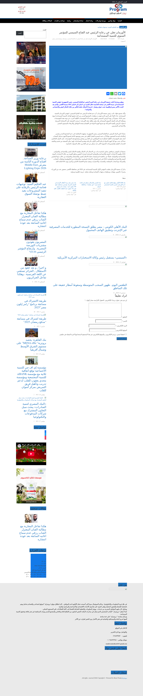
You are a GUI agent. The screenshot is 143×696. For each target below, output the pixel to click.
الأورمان (95, 38)
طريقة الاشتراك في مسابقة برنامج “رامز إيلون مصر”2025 (31, 304)
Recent (44, 289)
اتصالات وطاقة (47, 21)
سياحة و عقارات (59, 21)
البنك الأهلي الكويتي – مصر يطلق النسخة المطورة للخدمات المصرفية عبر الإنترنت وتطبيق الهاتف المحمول (88, 228)
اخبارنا (120, 21)
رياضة (69, 21)
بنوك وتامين (111, 21)
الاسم (124, 321)
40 (34, 312)
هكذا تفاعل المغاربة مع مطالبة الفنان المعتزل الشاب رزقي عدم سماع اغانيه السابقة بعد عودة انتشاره (32, 219)
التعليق (124, 317)
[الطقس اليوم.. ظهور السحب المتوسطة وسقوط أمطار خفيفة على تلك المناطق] (108, 265)
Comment (42, 292)
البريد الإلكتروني (121, 326)
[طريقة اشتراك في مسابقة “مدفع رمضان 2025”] (31, 314)
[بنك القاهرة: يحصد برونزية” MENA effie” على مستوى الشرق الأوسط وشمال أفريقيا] (31, 328)
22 (34, 326)
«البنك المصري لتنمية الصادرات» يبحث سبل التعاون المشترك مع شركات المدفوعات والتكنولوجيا (34, 410)
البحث (44, 30)
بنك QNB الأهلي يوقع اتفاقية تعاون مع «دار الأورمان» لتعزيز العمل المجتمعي (114, 184)
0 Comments (111, 38)
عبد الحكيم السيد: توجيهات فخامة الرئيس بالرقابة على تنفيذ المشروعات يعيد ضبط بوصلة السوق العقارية (31, 190)
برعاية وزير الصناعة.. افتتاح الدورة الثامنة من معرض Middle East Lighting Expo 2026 (33, 163)
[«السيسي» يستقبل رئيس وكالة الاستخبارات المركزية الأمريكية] (108, 237)
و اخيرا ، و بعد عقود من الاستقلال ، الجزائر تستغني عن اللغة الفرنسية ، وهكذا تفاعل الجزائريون (31, 272)
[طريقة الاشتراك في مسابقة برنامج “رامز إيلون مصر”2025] (31, 294)
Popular (44, 287)
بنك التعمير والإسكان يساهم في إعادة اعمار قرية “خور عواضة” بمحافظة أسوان (90, 184)
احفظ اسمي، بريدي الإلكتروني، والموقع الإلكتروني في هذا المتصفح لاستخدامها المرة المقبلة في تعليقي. (92, 334)
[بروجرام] (125, 21)
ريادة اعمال (89, 21)
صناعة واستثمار (78, 21)
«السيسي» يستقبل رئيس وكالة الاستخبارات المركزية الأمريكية (92, 257)
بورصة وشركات (100, 21)
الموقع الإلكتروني (121, 330)
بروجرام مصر (59, 38)
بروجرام (65, 38)
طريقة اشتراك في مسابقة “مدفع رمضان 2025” (31, 320)
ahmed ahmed (103, 38)
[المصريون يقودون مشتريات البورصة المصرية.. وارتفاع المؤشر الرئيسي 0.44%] (31, 232)
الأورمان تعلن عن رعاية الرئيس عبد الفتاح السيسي (80, 38)
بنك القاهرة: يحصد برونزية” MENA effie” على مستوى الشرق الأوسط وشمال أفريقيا (31, 344)
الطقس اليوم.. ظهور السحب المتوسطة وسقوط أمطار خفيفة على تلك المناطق (90, 286)
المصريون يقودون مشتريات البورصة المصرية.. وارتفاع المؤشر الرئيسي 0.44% (32, 246)
